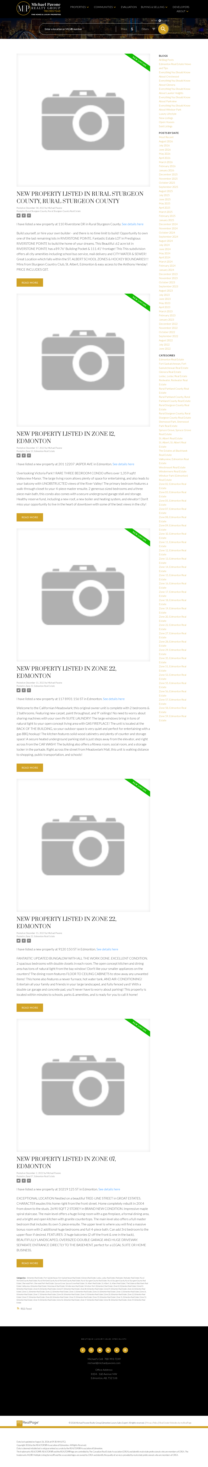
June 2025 (165, 199)
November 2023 (168, 278)
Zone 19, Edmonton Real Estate (92, 1294)
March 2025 (166, 211)
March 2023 (166, 311)
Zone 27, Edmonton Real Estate (33, 1297)
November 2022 (168, 327)
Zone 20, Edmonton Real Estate (115, 1294)
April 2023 (164, 307)
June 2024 (165, 249)
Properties (78, 6)
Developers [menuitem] (181, 6)
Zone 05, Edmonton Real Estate (44, 1289)
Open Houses (166, 121)
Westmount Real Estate (56, 1286)
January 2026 (166, 170)
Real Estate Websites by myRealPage (175, 1422)
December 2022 (168, 323)
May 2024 (164, 253)
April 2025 (164, 207)
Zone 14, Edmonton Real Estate (104, 1292)
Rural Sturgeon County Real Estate (94, 1281)
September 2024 (168, 236)
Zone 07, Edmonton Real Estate (40, 1176)
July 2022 (164, 344)
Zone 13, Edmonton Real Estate (80, 1292)
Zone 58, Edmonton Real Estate (115, 1300)
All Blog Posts (166, 59)
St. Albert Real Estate (93, 1283)
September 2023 (168, 286)
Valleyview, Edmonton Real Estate (34, 1286)
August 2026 (166, 141)
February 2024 (167, 265)
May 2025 (164, 203)
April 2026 (164, 157)
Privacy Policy (152, 1422)
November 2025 (168, 178)
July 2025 (164, 195)
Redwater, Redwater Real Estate (127, 1278)
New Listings (166, 117)
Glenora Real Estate (89, 1278)
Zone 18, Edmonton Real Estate (68, 1294)
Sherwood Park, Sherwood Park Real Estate (38, 1283)
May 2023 (164, 302)
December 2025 (168, 174)
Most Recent (166, 137)
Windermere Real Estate (75, 1286)
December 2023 (168, 273)
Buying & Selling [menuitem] (152, 6)
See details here (132, 224)
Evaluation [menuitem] (129, 6)
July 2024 (164, 244)
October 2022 (167, 331)
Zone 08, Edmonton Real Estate (92, 1289)
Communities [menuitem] (103, 6)
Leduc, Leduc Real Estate (106, 1278)
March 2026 (166, 162)
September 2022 (168, 336)
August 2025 (166, 191)
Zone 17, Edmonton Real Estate (44, 1294)
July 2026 (164, 145)
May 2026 (164, 153)
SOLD (166, 20)
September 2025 (168, 186)
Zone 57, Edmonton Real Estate (92, 1300)
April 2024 (164, 257)
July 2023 (164, 294)
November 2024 (168, 228)
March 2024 (166, 261)
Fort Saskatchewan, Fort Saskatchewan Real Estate (62, 1278)
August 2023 (166, 290)
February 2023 (167, 315)
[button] (82, 1350)
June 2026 (165, 149)
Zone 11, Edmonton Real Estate (33, 1292)
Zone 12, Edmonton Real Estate (40, 451)
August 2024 (166, 240)
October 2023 (167, 282)
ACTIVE (154, 20)
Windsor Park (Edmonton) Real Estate (99, 1286)
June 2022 (165, 348)
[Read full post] (83, 122)
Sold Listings (165, 126)
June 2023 (165, 298)
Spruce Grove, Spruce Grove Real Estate (69, 1283)
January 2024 (166, 269)
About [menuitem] (181, 11)
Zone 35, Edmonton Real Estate (104, 1297)
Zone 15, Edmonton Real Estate (128, 1292)
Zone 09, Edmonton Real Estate (115, 1289)
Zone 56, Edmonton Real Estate (68, 1300)
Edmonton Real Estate (35, 1278)
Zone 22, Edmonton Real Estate (40, 686)
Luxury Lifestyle (167, 113)
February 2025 (167, 215)
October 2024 (167, 232)
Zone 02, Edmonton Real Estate (125, 1286)
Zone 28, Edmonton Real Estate (57, 1297)
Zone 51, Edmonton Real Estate (128, 1297)
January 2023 (166, 319)
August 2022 (166, 340)
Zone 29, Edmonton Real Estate (80, 1297)
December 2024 (168, 224)
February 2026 (167, 166)
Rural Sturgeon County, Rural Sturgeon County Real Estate (53, 211)
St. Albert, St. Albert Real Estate (113, 1283)
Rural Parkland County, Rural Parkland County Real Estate (59, 1281)
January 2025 (166, 220)
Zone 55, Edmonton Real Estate (44, 1300)
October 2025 (167, 182)
